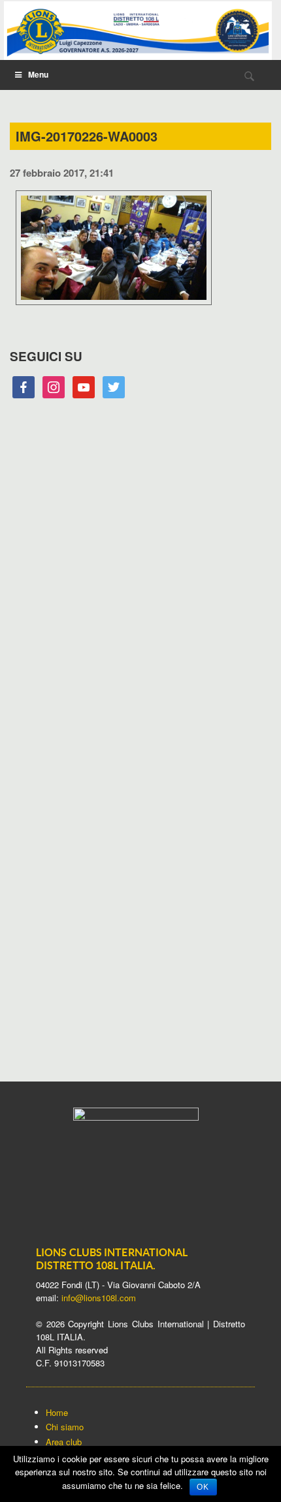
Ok (203, 1487)
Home (57, 1412)
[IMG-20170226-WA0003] (114, 307)
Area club (64, 1442)
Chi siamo (65, 1427)
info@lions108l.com (98, 1297)
